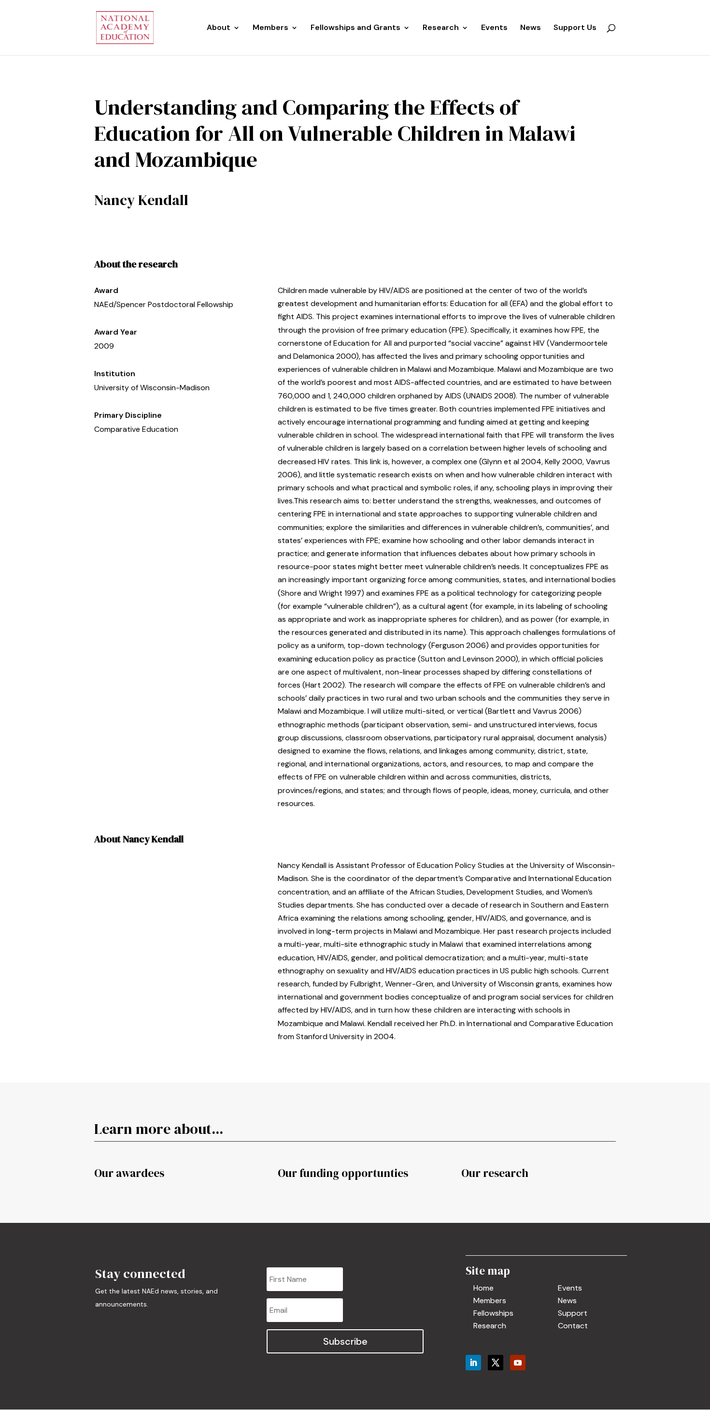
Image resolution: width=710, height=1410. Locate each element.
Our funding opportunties (343, 1173)
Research (489, 1326)
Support (572, 1313)
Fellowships (493, 1313)
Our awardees (129, 1173)
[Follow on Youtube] (517, 1362)
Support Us (575, 28)
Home (483, 1288)
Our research (494, 1173)
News (530, 28)
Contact (573, 1326)
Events (494, 28)
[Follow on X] (495, 1362)
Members (270, 28)
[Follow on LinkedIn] (473, 1362)
